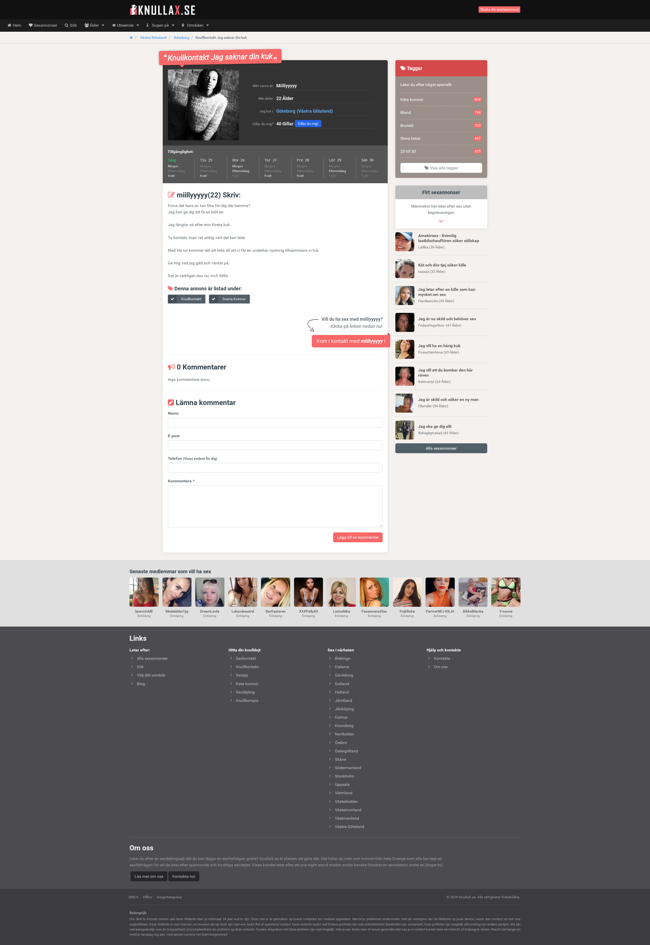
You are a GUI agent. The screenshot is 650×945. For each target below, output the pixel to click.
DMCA (133, 897)
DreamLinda (209, 611)
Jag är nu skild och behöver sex (447, 318)
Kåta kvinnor (440, 99)
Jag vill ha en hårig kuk (439, 345)
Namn (173, 413)
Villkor (147, 897)
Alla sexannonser (441, 448)
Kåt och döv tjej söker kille (442, 265)
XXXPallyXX (308, 611)
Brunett (440, 125)
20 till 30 (440, 151)
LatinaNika (341, 611)
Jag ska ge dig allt (434, 426)
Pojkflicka (407, 611)
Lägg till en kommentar (358, 537)
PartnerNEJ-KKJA (440, 611)
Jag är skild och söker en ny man (448, 399)
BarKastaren (276, 611)
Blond (440, 112)
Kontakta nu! (183, 876)
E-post (174, 435)
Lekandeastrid (243, 611)
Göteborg (181, 38)
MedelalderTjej (177, 611)
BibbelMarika (473, 611)
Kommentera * (181, 481)
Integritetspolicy (169, 897)
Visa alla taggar (443, 167)
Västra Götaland (153, 38)
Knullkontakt (191, 299)
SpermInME (144, 611)
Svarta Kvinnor (234, 299)
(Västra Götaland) (315, 111)
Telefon (192, 458)
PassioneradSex (374, 611)
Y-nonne (505, 611)
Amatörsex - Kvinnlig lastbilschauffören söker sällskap (448, 238)
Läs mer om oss (149, 876)
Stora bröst (440, 138)
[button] (203, 104)
